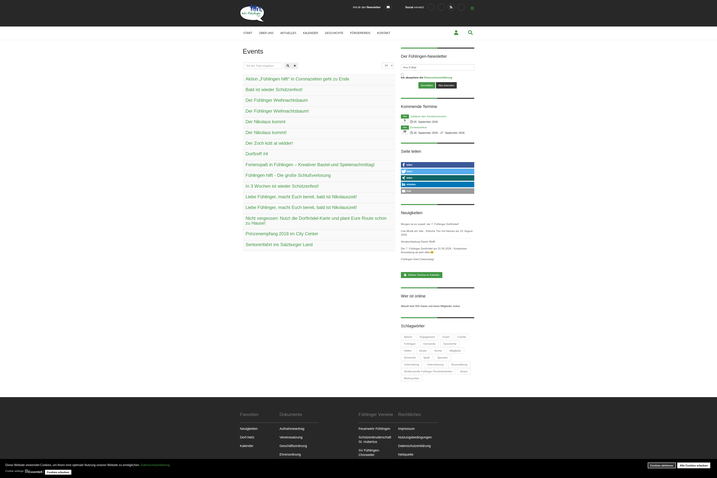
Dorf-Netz (247, 437)
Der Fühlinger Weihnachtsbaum (277, 100)
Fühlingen (410, 343)
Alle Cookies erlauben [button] (694, 465)
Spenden (442, 357)
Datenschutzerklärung (155, 465)
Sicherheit (410, 357)
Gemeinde (429, 343)
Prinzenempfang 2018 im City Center (282, 233)
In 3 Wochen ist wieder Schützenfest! (282, 186)
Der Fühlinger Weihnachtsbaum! (277, 111)
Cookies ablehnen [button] (661, 465)
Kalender (310, 33)
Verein (464, 371)
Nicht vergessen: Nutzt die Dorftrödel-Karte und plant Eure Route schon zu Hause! (316, 221)
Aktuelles (288, 33)
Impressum (406, 429)
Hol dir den (367, 7)
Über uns (266, 33)
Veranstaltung (459, 364)
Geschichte (334, 33)
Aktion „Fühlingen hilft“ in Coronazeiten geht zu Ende (297, 78)
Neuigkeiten (249, 429)
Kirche (438, 350)
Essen (446, 336)
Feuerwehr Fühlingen (374, 429)
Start (247, 33)
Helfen (408, 350)
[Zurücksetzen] (294, 66)
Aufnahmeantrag (292, 429)
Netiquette (405, 454)
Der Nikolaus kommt (265, 121)
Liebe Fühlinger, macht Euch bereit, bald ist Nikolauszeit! (301, 196)
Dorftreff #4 (257, 153)
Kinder (423, 350)
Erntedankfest (418, 127)
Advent (408, 336)
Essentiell (35, 472)
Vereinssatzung (291, 437)
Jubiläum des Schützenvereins (428, 116)
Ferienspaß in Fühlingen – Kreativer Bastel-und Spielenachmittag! (310, 164)
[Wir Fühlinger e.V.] (252, 13)
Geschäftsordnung (293, 446)
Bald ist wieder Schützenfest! (274, 89)
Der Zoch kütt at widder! (269, 143)
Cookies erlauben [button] (58, 472)
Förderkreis (360, 33)
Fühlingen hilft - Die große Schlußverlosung (288, 175)
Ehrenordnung (290, 454)
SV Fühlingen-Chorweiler (369, 452)
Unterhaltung (411, 364)
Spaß (426, 357)
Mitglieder (455, 350)
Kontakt (383, 33)
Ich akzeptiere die (426, 77)
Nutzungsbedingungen (415, 437)
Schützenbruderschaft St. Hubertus (374, 439)
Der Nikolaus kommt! (266, 132)
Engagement (427, 336)
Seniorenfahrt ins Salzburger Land (279, 244)
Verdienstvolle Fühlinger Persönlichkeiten (428, 371)
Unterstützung (435, 364)
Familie (461, 336)
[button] (437, 165)
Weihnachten (411, 378)
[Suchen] (288, 66)
